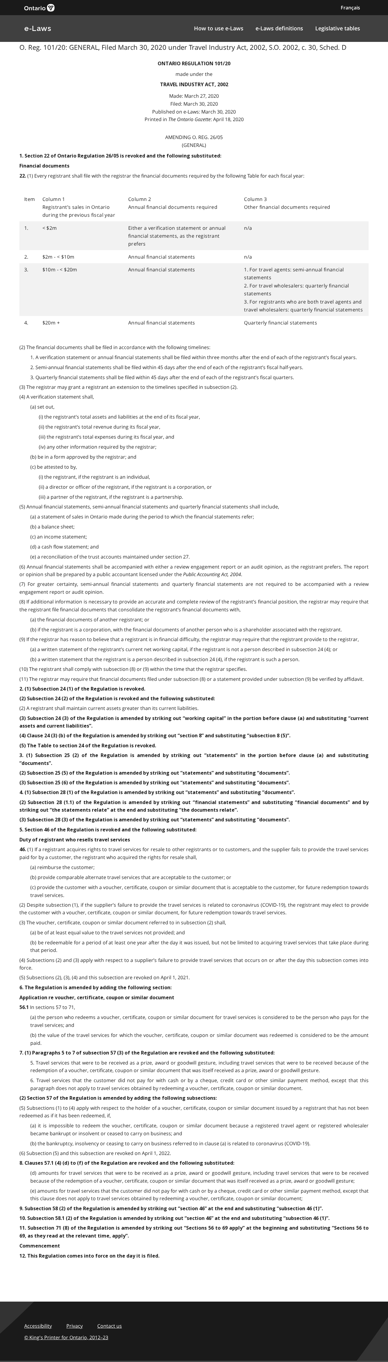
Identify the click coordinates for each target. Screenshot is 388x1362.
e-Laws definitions (279, 28)
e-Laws (37, 28)
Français (350, 7)
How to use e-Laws (218, 28)
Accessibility (38, 1326)
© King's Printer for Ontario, (66, 1337)
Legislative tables (337, 28)
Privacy (74, 1326)
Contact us (109, 1326)
